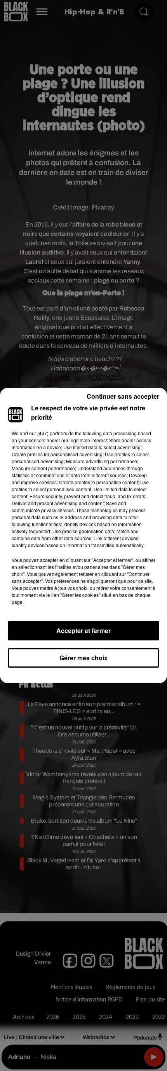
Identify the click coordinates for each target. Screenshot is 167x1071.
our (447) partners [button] (48, 433)
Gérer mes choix (83, 657)
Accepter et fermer (83, 630)
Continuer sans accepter (123, 396)
